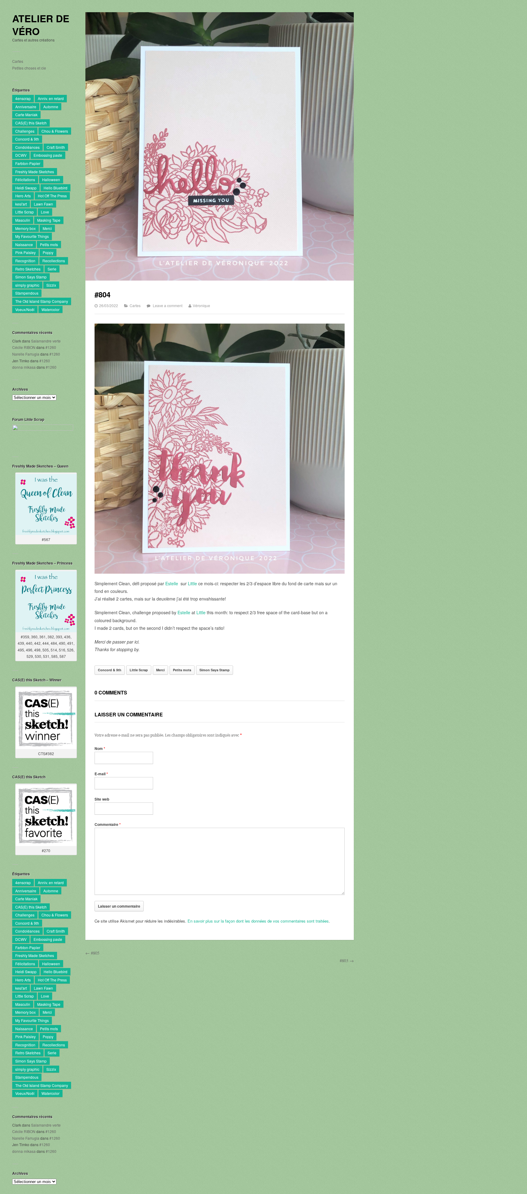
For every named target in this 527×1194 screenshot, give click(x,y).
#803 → (347, 960)
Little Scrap (24, 211)
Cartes (17, 61)
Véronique (201, 305)
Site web (102, 799)
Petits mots (49, 244)
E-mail (101, 773)
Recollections (53, 260)
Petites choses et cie (29, 67)
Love (45, 211)
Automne (50, 106)
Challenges (24, 131)
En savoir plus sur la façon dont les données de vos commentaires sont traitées (258, 921)
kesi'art (21, 203)
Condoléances (27, 147)
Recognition (25, 260)
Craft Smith (56, 147)
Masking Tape (48, 220)
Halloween (51, 179)
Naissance (24, 244)
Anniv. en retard (51, 98)
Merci (47, 228)
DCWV (21, 155)
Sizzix (51, 285)
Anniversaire (25, 106)
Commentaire (108, 824)
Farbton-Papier (27, 163)
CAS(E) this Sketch (31, 122)
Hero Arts (23, 195)
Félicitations (25, 179)
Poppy (48, 252)
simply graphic (27, 285)
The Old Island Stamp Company (41, 301)
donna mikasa (24, 367)
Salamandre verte (46, 340)
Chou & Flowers (54, 131)
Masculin (22, 220)
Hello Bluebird (55, 187)
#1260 (50, 347)
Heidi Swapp (26, 187)
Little (192, 583)
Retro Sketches (28, 268)
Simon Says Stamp (31, 276)
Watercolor (50, 309)
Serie (52, 268)
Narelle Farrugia (25, 354)
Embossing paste (48, 155)
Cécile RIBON (23, 347)
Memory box (25, 228)
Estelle (171, 583)
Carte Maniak (26, 114)
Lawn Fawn (43, 203)
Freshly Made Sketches (34, 171)
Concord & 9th (27, 139)
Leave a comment (167, 305)
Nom (100, 748)
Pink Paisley (25, 252)
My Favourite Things (32, 236)
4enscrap (23, 98)
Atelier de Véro (40, 25)
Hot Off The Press (52, 195)
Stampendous (26, 293)
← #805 (92, 953)
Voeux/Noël (24, 309)
